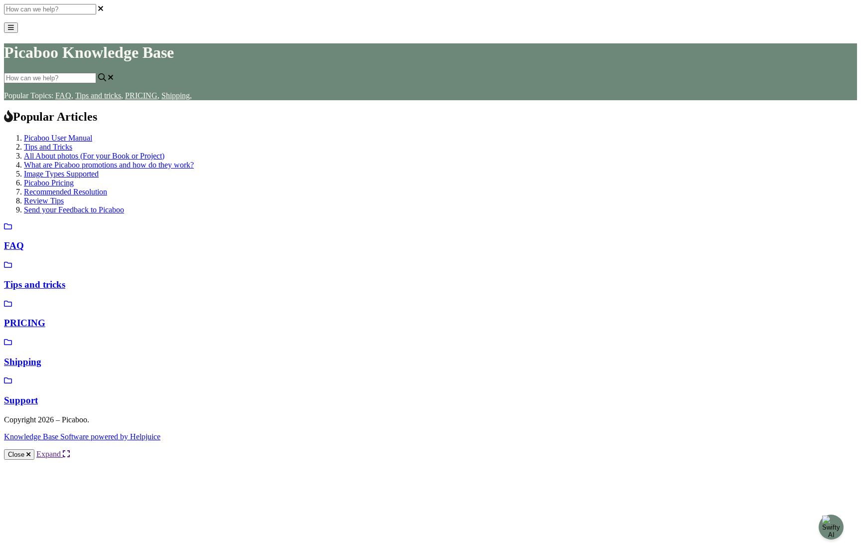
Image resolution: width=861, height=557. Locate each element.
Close (17, 454)
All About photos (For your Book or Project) (94, 156)
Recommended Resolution (65, 191)
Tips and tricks (99, 95)
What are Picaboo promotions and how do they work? (109, 165)
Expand (49, 454)
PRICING (142, 95)
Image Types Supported (61, 174)
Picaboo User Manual (58, 138)
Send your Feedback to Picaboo (74, 209)
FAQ (64, 95)
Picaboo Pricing (49, 183)
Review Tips (44, 200)
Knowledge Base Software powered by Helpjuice (82, 436)
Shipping (176, 95)
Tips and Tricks (48, 147)
